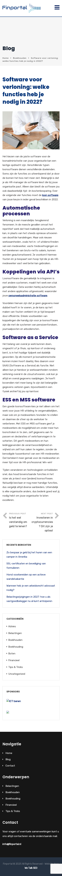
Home (5, 58)
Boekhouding (15, 646)
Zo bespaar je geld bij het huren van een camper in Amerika (29, 554)
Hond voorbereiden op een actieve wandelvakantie (26, 576)
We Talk (29, 868)
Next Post (42, 522)
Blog (8, 759)
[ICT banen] (13, 701)
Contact (10, 765)
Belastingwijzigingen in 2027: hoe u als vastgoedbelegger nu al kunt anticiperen (29, 599)
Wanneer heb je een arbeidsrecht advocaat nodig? (30, 587)
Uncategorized (16, 673)
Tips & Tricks (15, 667)
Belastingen (15, 633)
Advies (12, 626)
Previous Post (18, 520)
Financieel (14, 660)
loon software (50, 195)
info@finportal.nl (11, 844)
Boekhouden (19, 58)
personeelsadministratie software (28, 295)
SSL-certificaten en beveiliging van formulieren (26, 565)
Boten (11, 653)
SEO (35, 868)
